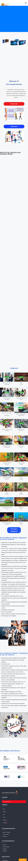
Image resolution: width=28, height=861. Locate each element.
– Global (3, 860)
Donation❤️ (5, 822)
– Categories (4, 848)
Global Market (14, 58)
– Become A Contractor (6, 832)
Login (4, 817)
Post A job (4, 844)
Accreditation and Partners (10, 751)
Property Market (13, 54)
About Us (4, 811)
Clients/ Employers (6, 846)
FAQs (4, 814)
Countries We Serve (7, 801)
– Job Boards (4, 836)
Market (6, 860)
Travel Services (13, 69)
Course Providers (14, 65)
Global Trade (13, 61)
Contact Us (5, 820)
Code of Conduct (6, 834)
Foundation (13, 73)
